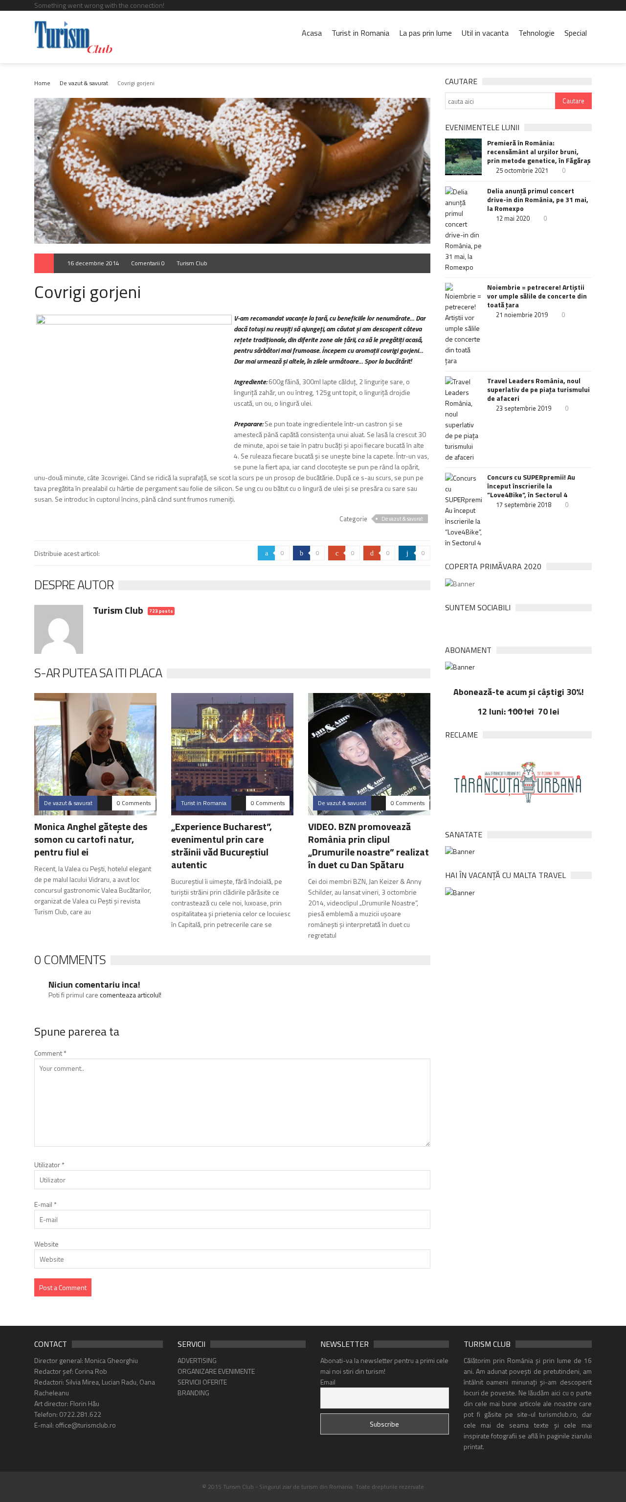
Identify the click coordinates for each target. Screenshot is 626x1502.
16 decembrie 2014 (93, 263)
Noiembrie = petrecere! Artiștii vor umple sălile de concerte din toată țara (537, 296)
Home (42, 83)
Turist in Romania (360, 33)
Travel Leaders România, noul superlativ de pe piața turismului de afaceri (538, 389)
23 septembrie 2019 (523, 408)
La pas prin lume (425, 33)
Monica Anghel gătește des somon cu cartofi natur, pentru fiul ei (90, 839)
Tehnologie (536, 33)
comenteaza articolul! (130, 995)
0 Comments (134, 803)
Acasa (312, 33)
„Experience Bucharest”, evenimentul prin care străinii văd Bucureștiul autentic (221, 845)
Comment (50, 1053)
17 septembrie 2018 (523, 504)
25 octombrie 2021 (522, 170)
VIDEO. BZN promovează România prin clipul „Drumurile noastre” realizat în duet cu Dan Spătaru (368, 845)
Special (575, 33)
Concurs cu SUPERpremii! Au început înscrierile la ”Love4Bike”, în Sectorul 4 (531, 486)
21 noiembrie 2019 (522, 315)
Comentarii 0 (148, 263)
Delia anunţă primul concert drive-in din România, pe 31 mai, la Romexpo (537, 199)
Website (46, 1244)
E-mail (45, 1204)
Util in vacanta (485, 33)
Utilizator (49, 1164)
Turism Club (192, 263)
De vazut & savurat (84, 83)
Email (327, 1382)
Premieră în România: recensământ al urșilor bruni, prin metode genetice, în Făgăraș (539, 152)
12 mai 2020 (513, 218)
